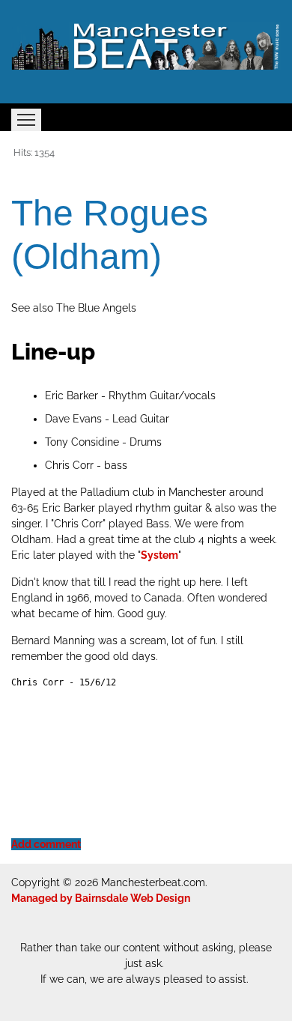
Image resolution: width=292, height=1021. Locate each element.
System (159, 555)
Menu (26, 120)
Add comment (46, 844)
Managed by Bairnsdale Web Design (100, 898)
